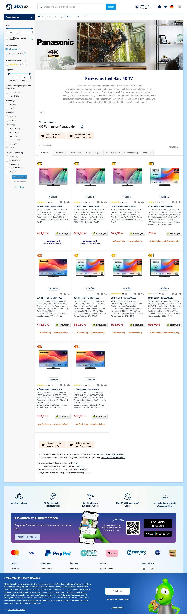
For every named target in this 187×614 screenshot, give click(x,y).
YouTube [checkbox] (12, 140)
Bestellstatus (46, 569)
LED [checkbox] (11, 108)
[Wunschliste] (165, 6)
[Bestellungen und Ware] (159, 6)
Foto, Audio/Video (65, 17)
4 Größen (165, 197)
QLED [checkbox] (11, 104)
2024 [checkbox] (11, 120)
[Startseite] (39, 16)
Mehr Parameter (19, 177)
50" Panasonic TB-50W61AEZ (49, 298)
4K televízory (78, 466)
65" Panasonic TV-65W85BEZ (160, 206)
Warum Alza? (75, 569)
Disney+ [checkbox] (12, 132)
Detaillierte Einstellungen (118, 599)
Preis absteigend (113, 153)
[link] (19, 187)
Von (7, 28)
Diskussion (173, 147)
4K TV (89, 473)
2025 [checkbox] (11, 116)
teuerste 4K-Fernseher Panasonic (113, 458)
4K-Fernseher (82, 470)
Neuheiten (147, 153)
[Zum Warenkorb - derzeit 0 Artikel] (179, 6)
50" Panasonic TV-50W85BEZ (123, 298)
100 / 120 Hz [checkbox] (14, 96)
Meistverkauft (60, 153)
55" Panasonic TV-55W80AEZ (86, 206)
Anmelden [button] (144, 8)
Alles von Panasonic (47, 122)
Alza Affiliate (105, 574)
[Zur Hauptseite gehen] (17, 6)
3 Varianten (53, 288)
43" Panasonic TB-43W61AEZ (49, 389)
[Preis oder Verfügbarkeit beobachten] (64, 202)
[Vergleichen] (68, 202)
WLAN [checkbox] (11, 157)
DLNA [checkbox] (11, 171)
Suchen (111, 7)
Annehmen (117, 591)
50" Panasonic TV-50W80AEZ (123, 206)
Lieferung (15, 569)
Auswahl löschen (19, 182)
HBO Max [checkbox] (13, 136)
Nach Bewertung (131, 153)
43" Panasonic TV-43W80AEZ (49, 206)
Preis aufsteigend (93, 153)
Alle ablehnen (117, 608)
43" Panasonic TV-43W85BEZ (86, 298)
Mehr (42, 112)
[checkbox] (19, 39)
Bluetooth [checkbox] (13, 160)
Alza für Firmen (106, 569)
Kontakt (73, 574)
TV (78, 17)
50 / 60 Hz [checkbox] (13, 92)
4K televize (74, 463)
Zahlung (14, 574)
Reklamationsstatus (49, 574)
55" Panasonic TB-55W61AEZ (86, 389)
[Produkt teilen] (82, 126)
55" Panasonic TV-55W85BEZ (160, 298)
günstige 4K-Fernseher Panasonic (111, 454)
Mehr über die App (25, 537)
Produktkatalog (12, 17)
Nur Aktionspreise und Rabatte (17, 39)
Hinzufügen (64, 233)
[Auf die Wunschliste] (61, 202)
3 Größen (53, 197)
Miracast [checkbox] (12, 164)
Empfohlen (45, 153)
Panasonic (49, 17)
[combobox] (71, 7)
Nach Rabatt (76, 153)
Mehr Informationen (16, 610)
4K (85, 17)
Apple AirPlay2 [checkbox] (15, 168)
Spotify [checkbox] (12, 144)
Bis (32, 28)
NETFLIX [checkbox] (12, 129)
